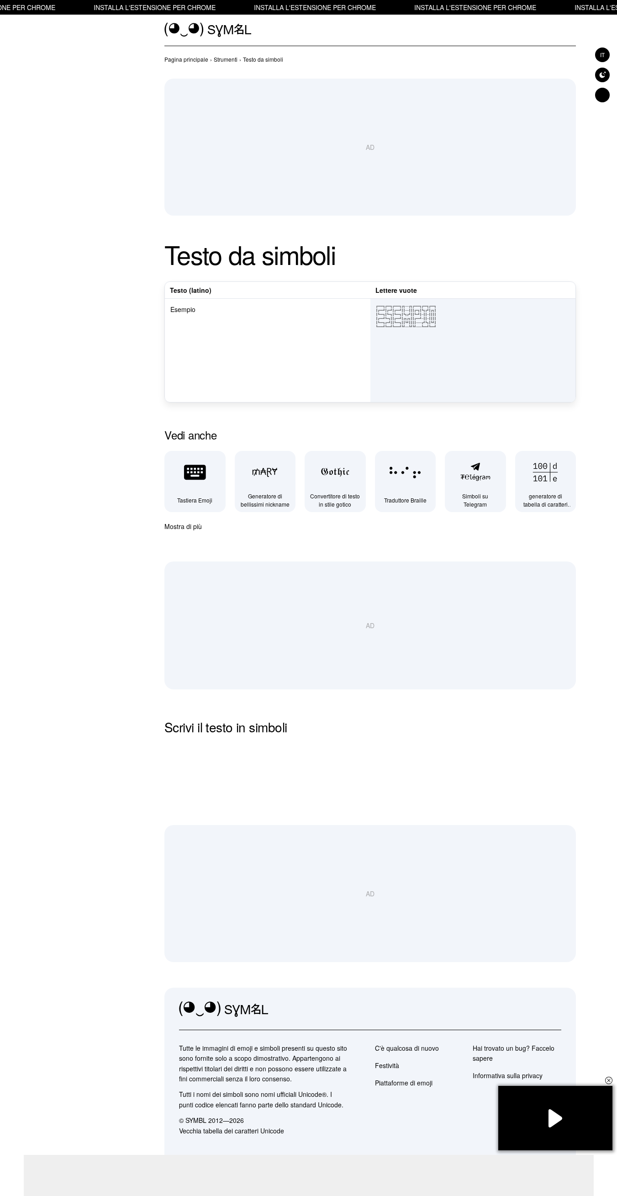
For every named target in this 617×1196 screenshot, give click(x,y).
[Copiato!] (565, 393)
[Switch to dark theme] (602, 75)
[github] (534, 1009)
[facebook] (554, 1009)
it (602, 54)
